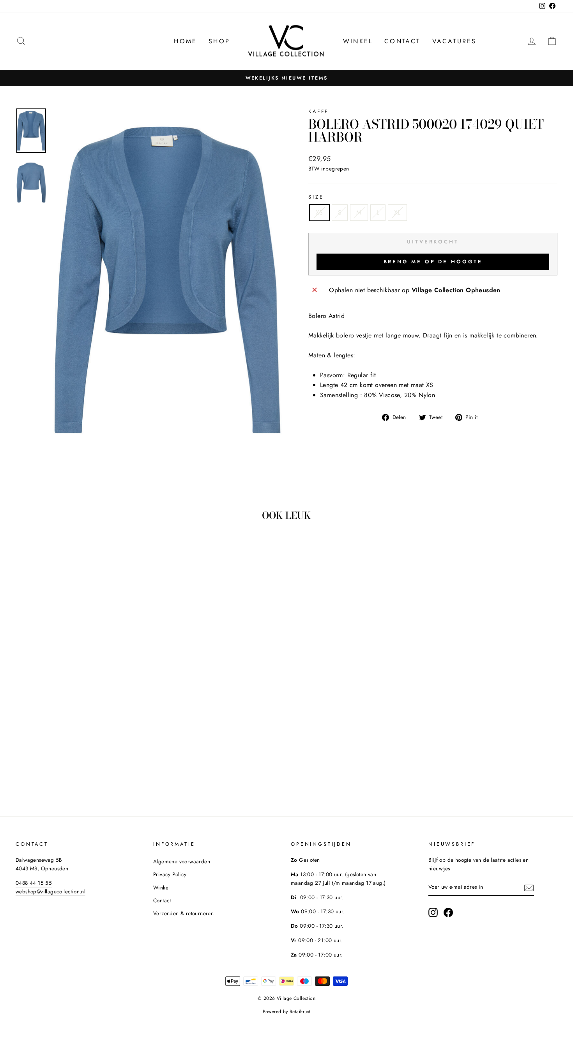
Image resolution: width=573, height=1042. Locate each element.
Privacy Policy (170, 874)
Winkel (358, 41)
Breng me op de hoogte (433, 261)
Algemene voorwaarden (181, 861)
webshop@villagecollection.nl (50, 891)
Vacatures (454, 41)
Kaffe (318, 111)
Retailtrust (300, 1011)
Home (185, 41)
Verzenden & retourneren (183, 913)
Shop (219, 41)
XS (319, 212)
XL (397, 212)
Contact (402, 41)
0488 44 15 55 (34, 883)
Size (316, 197)
